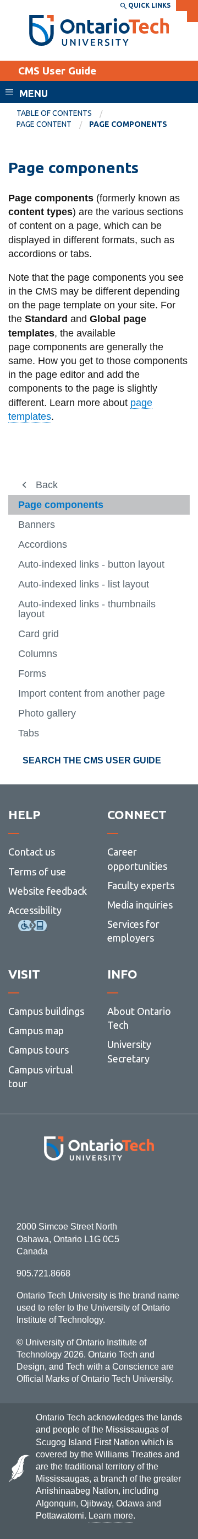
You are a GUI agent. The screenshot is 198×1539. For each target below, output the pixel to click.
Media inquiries (140, 904)
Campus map (36, 1030)
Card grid (38, 633)
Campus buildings (46, 1011)
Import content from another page (91, 693)
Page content (44, 124)
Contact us (31, 851)
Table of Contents (54, 113)
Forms (32, 673)
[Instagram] (99, 1190)
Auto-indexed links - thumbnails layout (87, 608)
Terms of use (37, 871)
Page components (60, 504)
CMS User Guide (57, 71)
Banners (36, 524)
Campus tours (38, 1049)
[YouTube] (148, 1190)
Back (47, 484)
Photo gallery (47, 713)
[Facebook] (50, 1190)
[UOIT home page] (99, 30)
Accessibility (35, 910)
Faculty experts (140, 885)
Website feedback (47, 890)
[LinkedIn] (123, 1190)
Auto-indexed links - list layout (83, 584)
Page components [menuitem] (128, 124)
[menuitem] (62, 113)
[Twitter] (74, 1190)
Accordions (42, 544)
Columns (37, 653)
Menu (33, 93)
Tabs (28, 733)
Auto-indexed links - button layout (91, 564)
